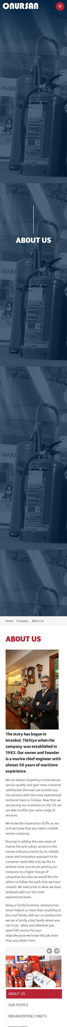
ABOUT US (16, 994)
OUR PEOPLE (18, 1005)
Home (9, 621)
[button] (49, 950)
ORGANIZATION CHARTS (27, 1016)
